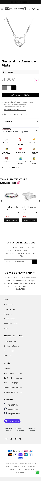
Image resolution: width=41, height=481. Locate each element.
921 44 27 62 (13, 405)
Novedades (8, 305)
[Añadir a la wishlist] (33, 80)
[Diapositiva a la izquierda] (16, 57)
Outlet (6, 328)
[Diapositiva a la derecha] (25, 57)
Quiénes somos (10, 341)
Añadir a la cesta (11, 220)
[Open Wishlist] (33, 8)
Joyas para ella (10, 309)
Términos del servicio (13, 469)
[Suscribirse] (34, 261)
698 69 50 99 (13, 409)
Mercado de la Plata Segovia (18, 463)
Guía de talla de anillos (13, 392)
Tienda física (9, 351)
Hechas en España (11, 346)
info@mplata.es (14, 414)
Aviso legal (31, 466)
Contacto (8, 356)
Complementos (10, 319)
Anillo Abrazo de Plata (29, 208)
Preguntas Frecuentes (13, 373)
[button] (28, 8)
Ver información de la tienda (15, 110)
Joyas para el (9, 314)
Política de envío (21, 472)
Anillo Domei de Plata (11, 208)
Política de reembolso (29, 469)
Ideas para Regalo (11, 324)
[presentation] (1, 201)
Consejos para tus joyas (13, 387)
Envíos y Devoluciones (13, 378)
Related (38, 225)
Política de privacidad (19, 466)
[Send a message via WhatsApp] (37, 472)
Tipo (33, 225)
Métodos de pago (11, 383)
